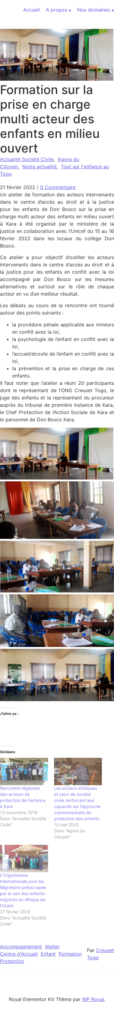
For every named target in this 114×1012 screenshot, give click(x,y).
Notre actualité (39, 166)
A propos (56, 10)
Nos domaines (93, 10)
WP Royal (93, 999)
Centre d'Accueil (19, 954)
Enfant (48, 954)
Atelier (52, 946)
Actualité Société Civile (27, 159)
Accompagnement (21, 946)
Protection (12, 961)
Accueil (31, 10)
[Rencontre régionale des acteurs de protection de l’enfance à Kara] (24, 771)
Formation (70, 954)
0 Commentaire (58, 187)
